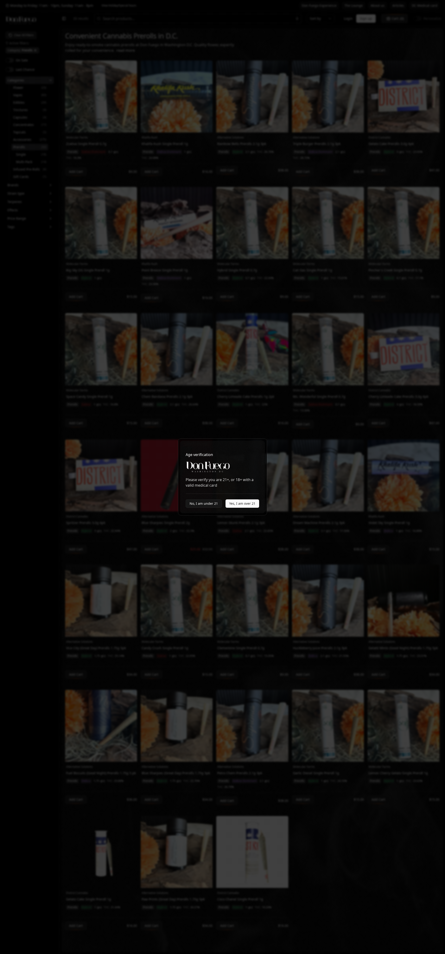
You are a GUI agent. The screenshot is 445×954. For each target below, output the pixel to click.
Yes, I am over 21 (242, 503)
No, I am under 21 (204, 503)
